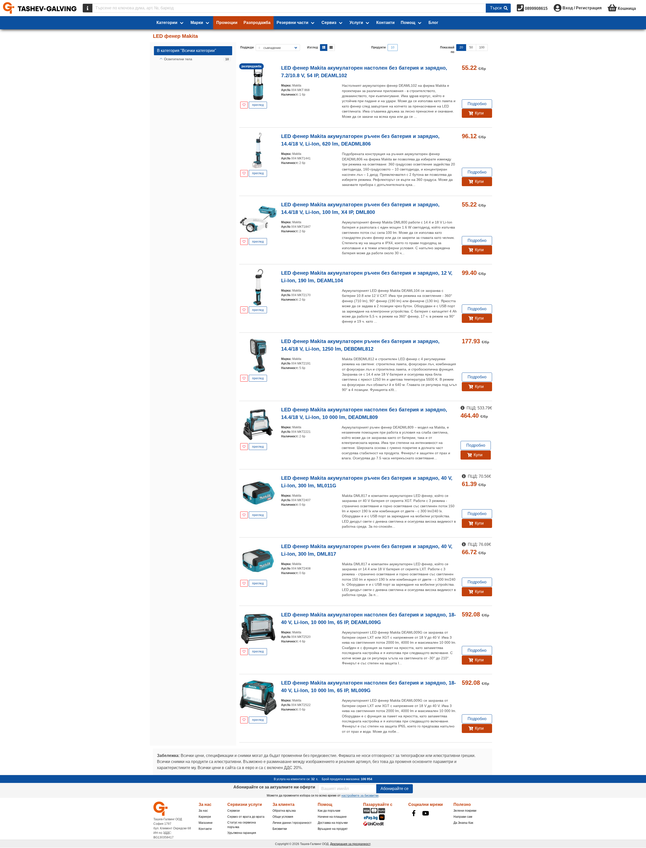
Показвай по (447, 50)
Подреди (247, 47)
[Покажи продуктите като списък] (324, 47)
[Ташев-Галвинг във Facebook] (413, 813)
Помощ (408, 22)
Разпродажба (257, 22)
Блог (433, 22)
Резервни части (292, 22)
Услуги (356, 22)
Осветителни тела (178, 59)
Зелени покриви (464, 810)
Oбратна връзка (284, 810)
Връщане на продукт (333, 829)
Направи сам (462, 816)
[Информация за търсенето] (88, 8)
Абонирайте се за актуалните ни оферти (274, 787)
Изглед (312, 47)
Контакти (385, 22)
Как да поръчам (329, 810)
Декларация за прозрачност (350, 844)
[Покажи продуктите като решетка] (331, 47)
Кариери (205, 816)
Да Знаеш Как (463, 823)
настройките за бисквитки (360, 795)
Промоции (226, 22)
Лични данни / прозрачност (292, 823)
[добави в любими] (244, 105)
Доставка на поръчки (333, 823)
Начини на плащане (332, 816)
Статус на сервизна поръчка (241, 825)
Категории (166, 22)
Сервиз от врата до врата (245, 816)
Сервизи (233, 810)
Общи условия (283, 816)
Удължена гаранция (241, 833)
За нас (203, 810)
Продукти (378, 47)
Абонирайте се (395, 788)
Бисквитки (280, 829)
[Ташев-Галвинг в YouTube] (425, 813)
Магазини (205, 823)
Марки (197, 22)
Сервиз (328, 22)
